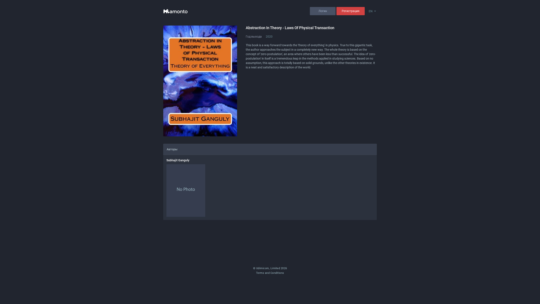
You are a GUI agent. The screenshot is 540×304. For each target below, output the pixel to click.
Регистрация (350, 11)
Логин (323, 11)
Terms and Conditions (270, 272)
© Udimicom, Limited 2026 (270, 268)
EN (371, 11)
